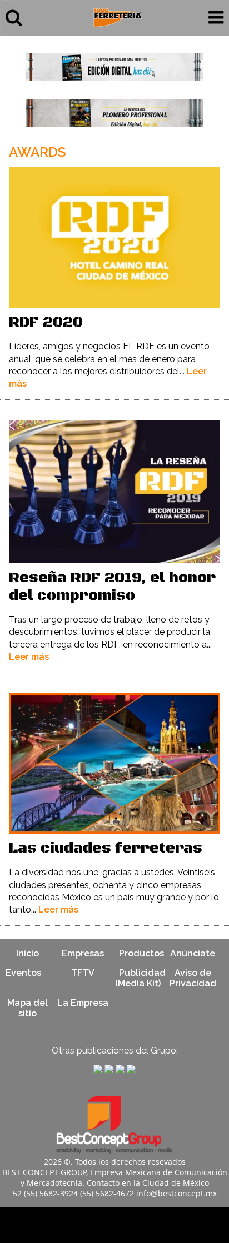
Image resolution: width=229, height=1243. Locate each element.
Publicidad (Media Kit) (140, 978)
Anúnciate (192, 953)
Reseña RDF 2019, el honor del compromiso (112, 587)
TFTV (82, 973)
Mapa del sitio (27, 1008)
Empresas (83, 953)
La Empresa (82, 1003)
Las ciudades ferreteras (105, 848)
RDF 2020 (46, 322)
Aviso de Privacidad (193, 978)
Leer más (29, 656)
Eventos (23, 973)
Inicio (27, 953)
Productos (141, 953)
